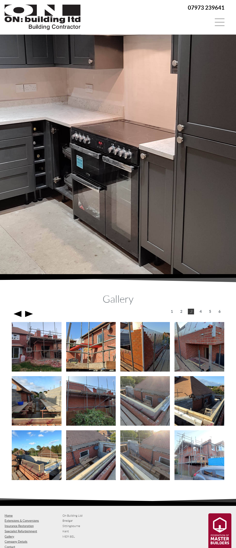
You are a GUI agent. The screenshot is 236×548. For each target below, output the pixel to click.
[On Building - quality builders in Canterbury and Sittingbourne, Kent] (42, 28)
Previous (17, 313)
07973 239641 (206, 8)
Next (29, 313)
